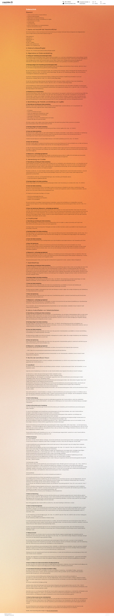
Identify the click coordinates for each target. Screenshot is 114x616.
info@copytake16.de (70, 3)
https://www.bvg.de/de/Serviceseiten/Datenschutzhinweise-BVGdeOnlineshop (48, 350)
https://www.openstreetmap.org (57, 266)
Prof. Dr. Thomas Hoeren (52, 610)
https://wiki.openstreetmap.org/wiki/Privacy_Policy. (43, 302)
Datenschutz (107, 615)
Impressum (107, 613)
